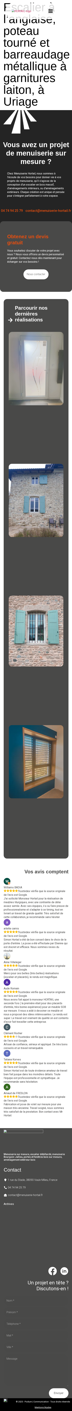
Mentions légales (43, 1407)
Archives (9, 1204)
